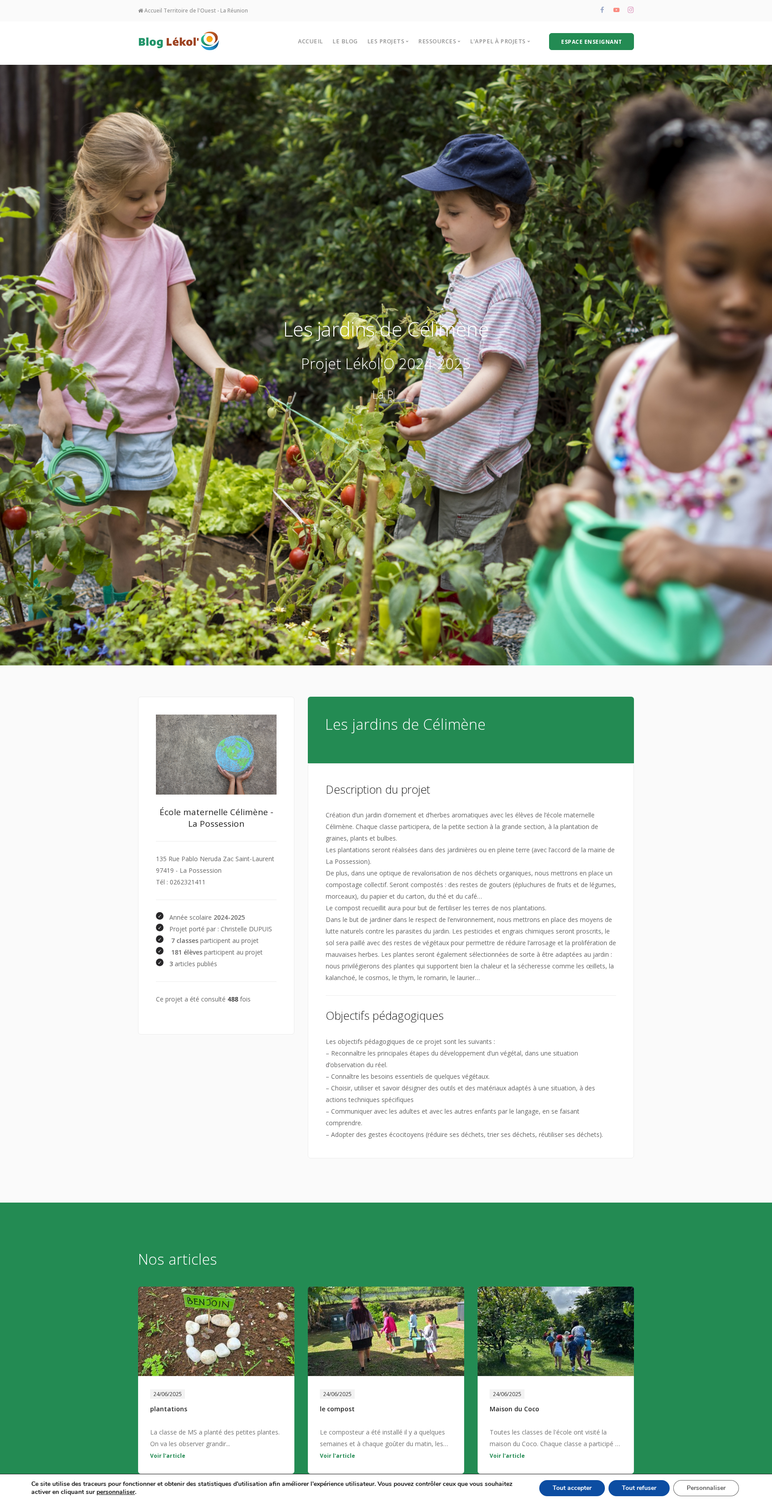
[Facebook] (602, 10)
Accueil (310, 41)
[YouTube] (616, 10)
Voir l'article (167, 1456)
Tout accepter (572, 1488)
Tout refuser (639, 1488)
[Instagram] (631, 10)
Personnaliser (706, 1488)
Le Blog (345, 41)
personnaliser (115, 1492)
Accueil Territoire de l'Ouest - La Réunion (195, 10)
